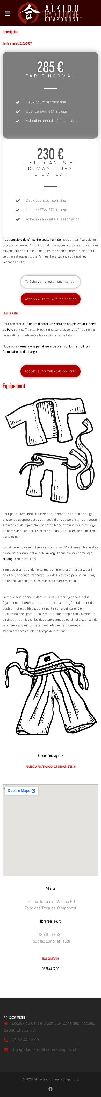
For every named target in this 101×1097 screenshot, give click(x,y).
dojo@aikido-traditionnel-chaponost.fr (46, 1049)
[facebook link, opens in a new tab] (50, 1089)
